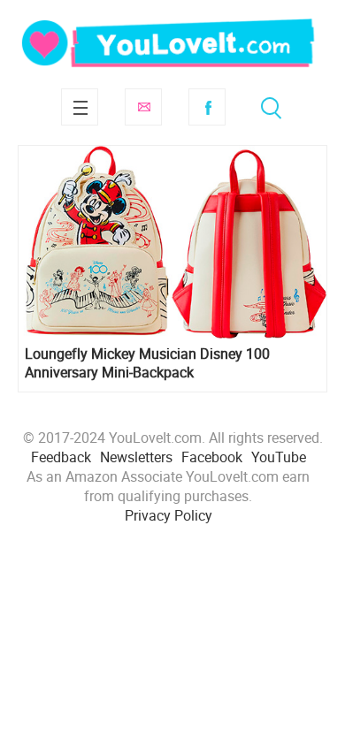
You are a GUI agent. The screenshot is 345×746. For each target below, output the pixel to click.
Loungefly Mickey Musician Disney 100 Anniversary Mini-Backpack (147, 363)
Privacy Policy (168, 515)
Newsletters (136, 457)
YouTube (278, 457)
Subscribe (143, 107)
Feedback (61, 457)
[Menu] (79, 107)
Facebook (207, 107)
